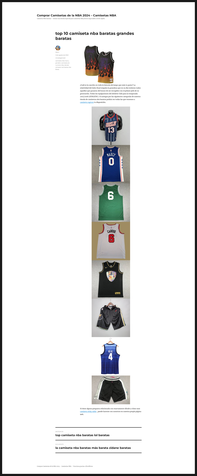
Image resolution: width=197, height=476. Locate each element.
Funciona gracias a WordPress (83, 466)
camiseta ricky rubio (88, 411)
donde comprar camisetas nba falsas (63, 67)
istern (57, 52)
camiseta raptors (87, 102)
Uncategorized (60, 58)
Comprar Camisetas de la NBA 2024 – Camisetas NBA (76, 15)
